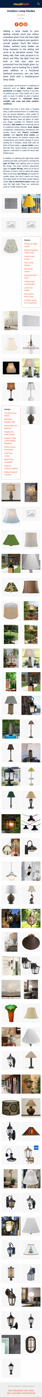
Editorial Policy (18, 1390)
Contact (31, 1390)
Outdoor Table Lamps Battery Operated (10, 440)
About (10, 1390)
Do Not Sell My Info (28, 1393)
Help (25, 1390)
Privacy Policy (16, 1393)
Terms (9, 1393)
